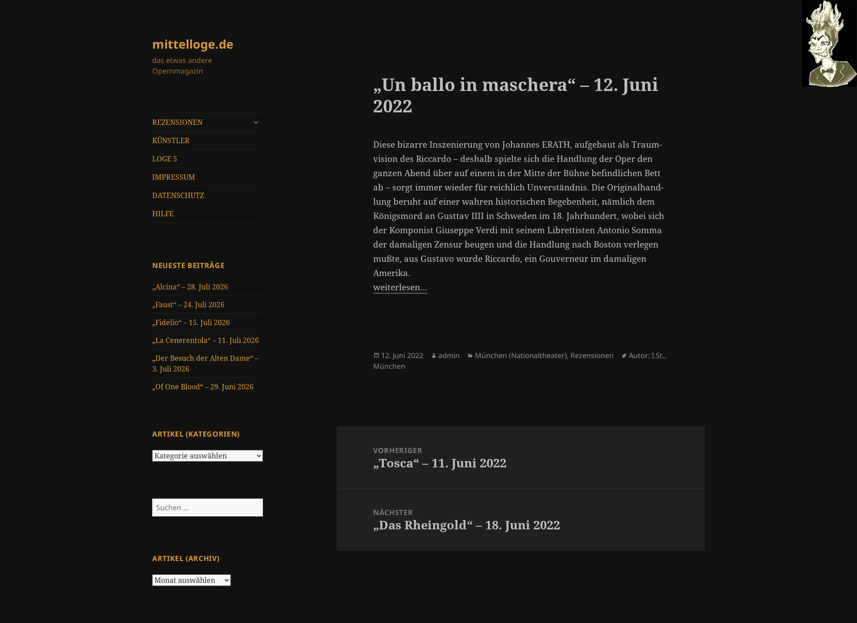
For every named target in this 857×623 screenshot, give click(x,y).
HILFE (163, 214)
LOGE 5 (164, 159)
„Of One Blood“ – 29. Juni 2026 (203, 387)
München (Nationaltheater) (521, 355)
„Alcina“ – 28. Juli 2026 (190, 287)
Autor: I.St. (646, 355)
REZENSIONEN (177, 122)
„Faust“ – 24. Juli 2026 (188, 304)
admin (449, 355)
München (389, 366)
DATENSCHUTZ (178, 195)
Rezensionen (592, 355)
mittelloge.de (192, 44)
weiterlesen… (400, 287)
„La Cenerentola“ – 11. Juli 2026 (205, 340)
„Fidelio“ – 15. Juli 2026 (191, 322)
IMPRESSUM (173, 177)
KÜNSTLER (171, 140)
